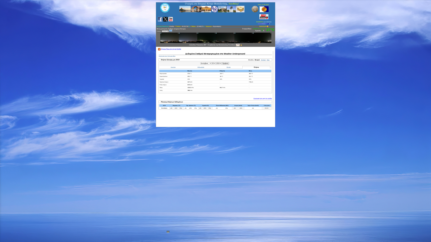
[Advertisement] (214, 19)
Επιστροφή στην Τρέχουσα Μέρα (167, 56)
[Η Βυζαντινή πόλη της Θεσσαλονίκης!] (211, 9)
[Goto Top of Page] (168, 232)
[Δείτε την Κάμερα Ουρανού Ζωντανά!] (263, 16)
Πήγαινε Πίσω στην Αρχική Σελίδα (171, 49)
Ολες (268, 60)
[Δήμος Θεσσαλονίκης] (264, 9)
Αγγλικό (263, 60)
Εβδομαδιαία (201, 67)
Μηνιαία (229, 67)
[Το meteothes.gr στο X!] (165, 19)
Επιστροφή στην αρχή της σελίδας (263, 98)
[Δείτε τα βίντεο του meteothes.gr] (170, 19)
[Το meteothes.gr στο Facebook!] (160, 19)
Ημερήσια (173, 67)
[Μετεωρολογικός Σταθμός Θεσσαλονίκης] (165, 12)
